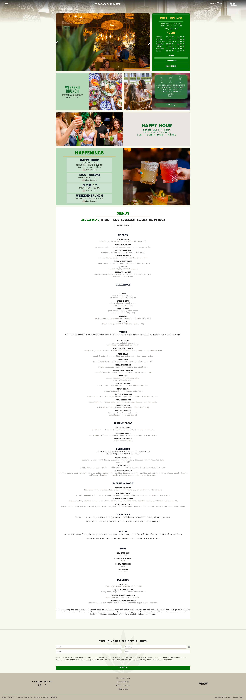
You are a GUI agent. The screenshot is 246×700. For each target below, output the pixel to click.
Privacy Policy (238, 697)
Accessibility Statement (222, 697)
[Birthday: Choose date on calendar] (189, 647)
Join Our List (123, 668)
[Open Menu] (6, 4)
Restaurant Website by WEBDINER (45, 697)
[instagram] (39, 685)
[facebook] (45, 685)
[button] (57, 43)
